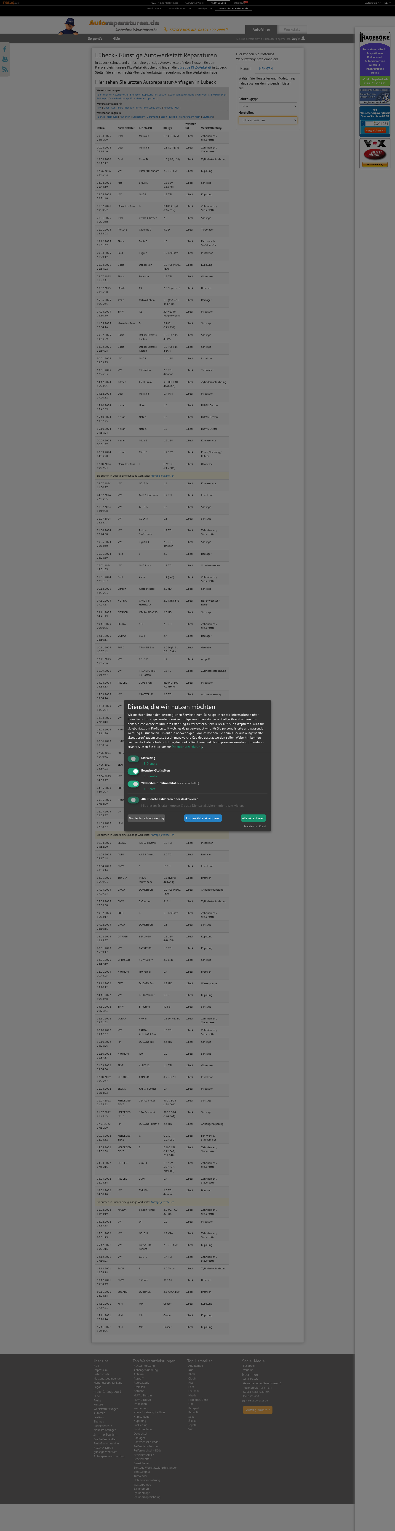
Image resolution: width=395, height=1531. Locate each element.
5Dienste (149, 764)
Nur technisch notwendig (146, 818)
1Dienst (148, 789)
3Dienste (149, 776)
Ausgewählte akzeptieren (203, 818)
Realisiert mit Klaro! (255, 826)
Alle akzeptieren (253, 818)
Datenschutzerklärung (187, 747)
